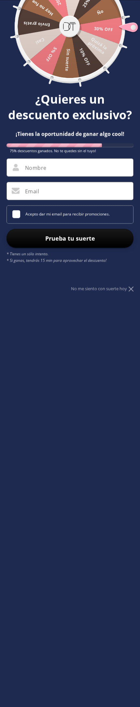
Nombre (35, 167)
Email (32, 191)
